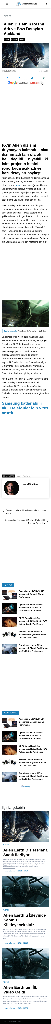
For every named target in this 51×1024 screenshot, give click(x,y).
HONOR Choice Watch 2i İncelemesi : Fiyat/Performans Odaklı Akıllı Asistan (32, 635)
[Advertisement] (25, 116)
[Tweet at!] (19, 77)
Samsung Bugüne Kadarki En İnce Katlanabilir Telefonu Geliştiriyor (24, 521)
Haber (22, 39)
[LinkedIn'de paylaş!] (31, 77)
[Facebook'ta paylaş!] (7, 77)
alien (18, 476)
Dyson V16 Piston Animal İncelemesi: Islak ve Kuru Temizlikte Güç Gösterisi (30, 608)
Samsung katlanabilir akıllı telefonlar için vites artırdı (25, 408)
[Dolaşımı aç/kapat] (7, 4)
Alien (17, 185)
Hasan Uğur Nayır (9, 71)
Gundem (14, 39)
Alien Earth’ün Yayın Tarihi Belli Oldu (25, 331)
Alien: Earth (26, 476)
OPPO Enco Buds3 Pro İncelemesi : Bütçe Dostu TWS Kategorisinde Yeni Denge (33, 621)
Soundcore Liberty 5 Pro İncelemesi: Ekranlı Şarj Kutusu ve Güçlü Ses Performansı (33, 648)
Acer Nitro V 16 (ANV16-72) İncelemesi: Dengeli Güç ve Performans (31, 594)
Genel (7, 15)
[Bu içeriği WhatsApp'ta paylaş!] (43, 77)
